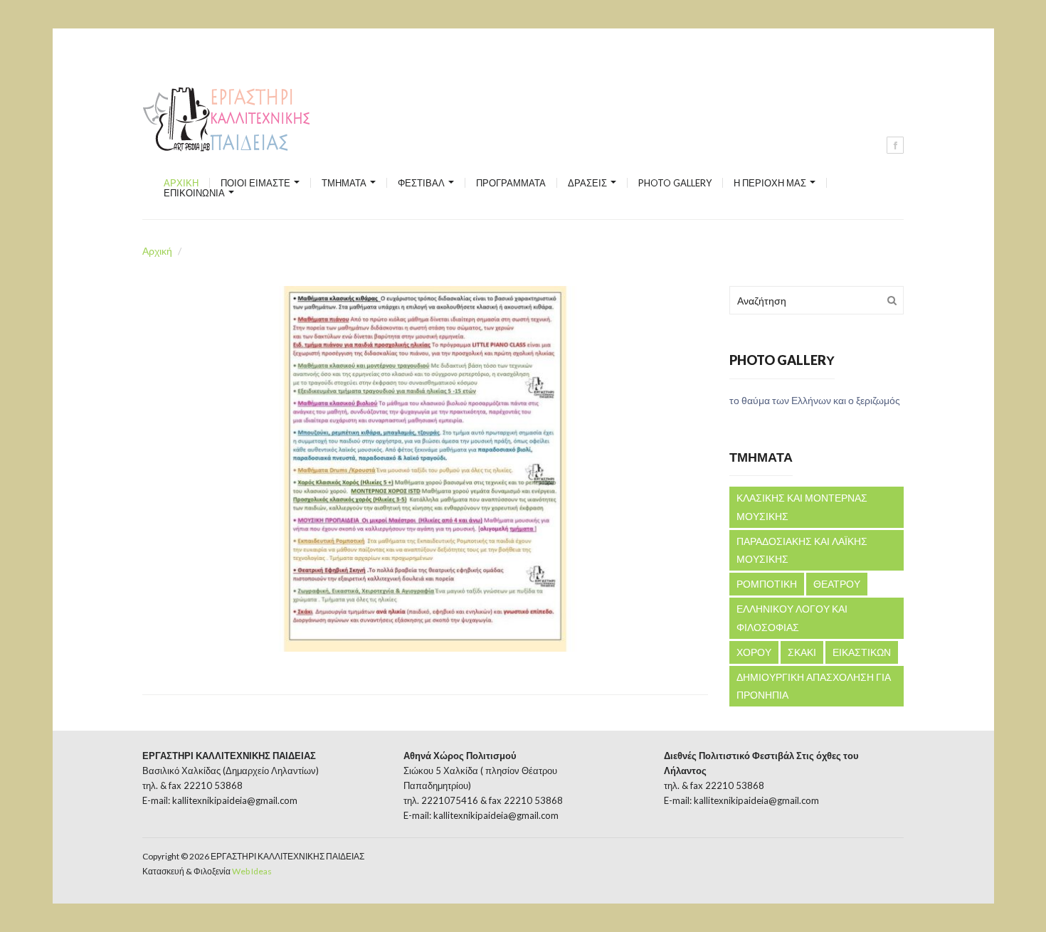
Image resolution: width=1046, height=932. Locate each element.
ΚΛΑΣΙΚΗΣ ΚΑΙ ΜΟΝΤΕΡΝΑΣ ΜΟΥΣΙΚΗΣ (801, 507)
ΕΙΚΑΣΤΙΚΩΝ (862, 652)
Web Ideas (252, 871)
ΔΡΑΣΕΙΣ (588, 183)
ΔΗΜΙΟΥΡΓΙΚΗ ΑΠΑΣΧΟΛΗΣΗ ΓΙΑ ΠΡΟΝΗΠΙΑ (813, 686)
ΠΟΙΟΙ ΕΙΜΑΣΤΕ (256, 183)
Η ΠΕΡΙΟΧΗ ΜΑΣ (771, 183)
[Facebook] (895, 145)
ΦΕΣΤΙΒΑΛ (422, 183)
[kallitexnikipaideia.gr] (228, 120)
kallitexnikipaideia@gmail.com (234, 800)
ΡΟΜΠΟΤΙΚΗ (766, 584)
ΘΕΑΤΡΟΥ (836, 584)
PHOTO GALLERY (675, 183)
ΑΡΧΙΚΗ (181, 183)
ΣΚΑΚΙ (802, 652)
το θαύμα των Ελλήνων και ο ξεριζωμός (814, 400)
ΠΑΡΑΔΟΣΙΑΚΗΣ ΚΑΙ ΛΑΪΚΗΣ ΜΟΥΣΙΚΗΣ (801, 550)
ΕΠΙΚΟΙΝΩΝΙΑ (195, 193)
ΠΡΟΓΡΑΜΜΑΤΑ (511, 183)
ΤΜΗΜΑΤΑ (345, 183)
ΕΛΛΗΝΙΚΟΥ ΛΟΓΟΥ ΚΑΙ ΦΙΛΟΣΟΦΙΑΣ (791, 618)
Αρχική (157, 251)
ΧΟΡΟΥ (753, 652)
